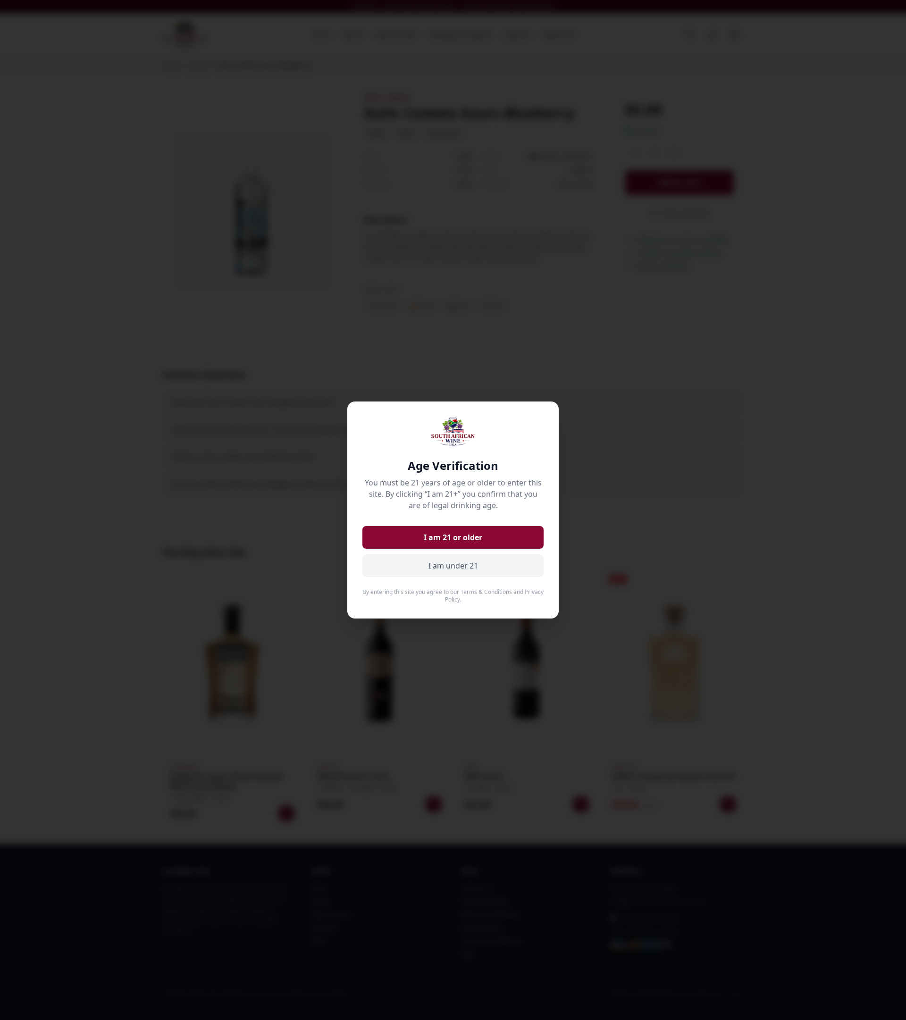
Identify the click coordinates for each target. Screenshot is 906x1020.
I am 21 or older (453, 537)
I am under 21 (453, 565)
